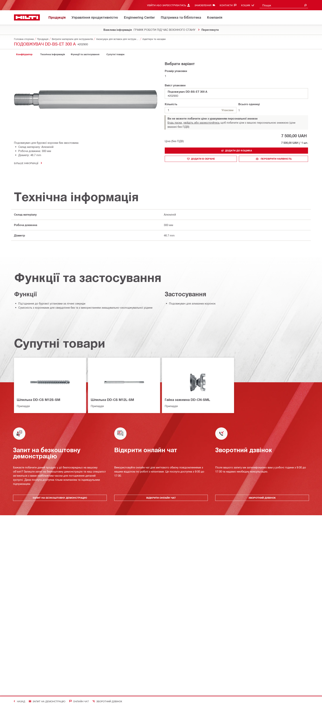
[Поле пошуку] (305, 5)
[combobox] (284, 5)
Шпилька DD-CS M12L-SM (112, 400)
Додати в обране (203, 158)
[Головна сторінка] (27, 17)
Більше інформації (26, 163)
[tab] (24, 54)
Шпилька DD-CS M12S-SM (38, 400)
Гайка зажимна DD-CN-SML (187, 400)
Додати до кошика (238, 150)
